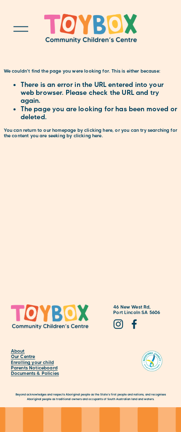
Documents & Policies (35, 373)
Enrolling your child (32, 362)
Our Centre (23, 356)
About (18, 351)
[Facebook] (134, 324)
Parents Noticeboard (34, 368)
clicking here (98, 130)
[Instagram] (118, 324)
